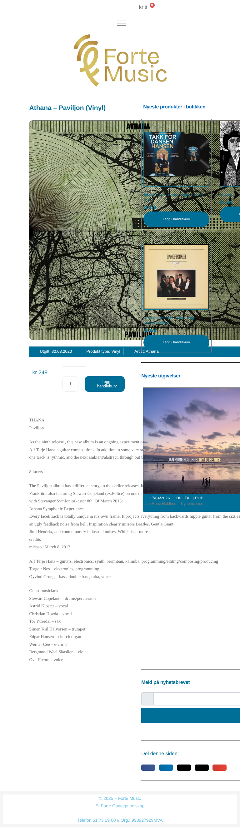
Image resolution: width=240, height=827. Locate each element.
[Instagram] (95, 7)
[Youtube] (105, 7)
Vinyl (115, 351)
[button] (148, 768)
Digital (184, 498)
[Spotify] (116, 7)
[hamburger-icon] (122, 23)
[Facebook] (84, 7)
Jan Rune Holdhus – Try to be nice (173, 503)
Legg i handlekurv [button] (176, 219)
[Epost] (126, 7)
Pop (199, 498)
